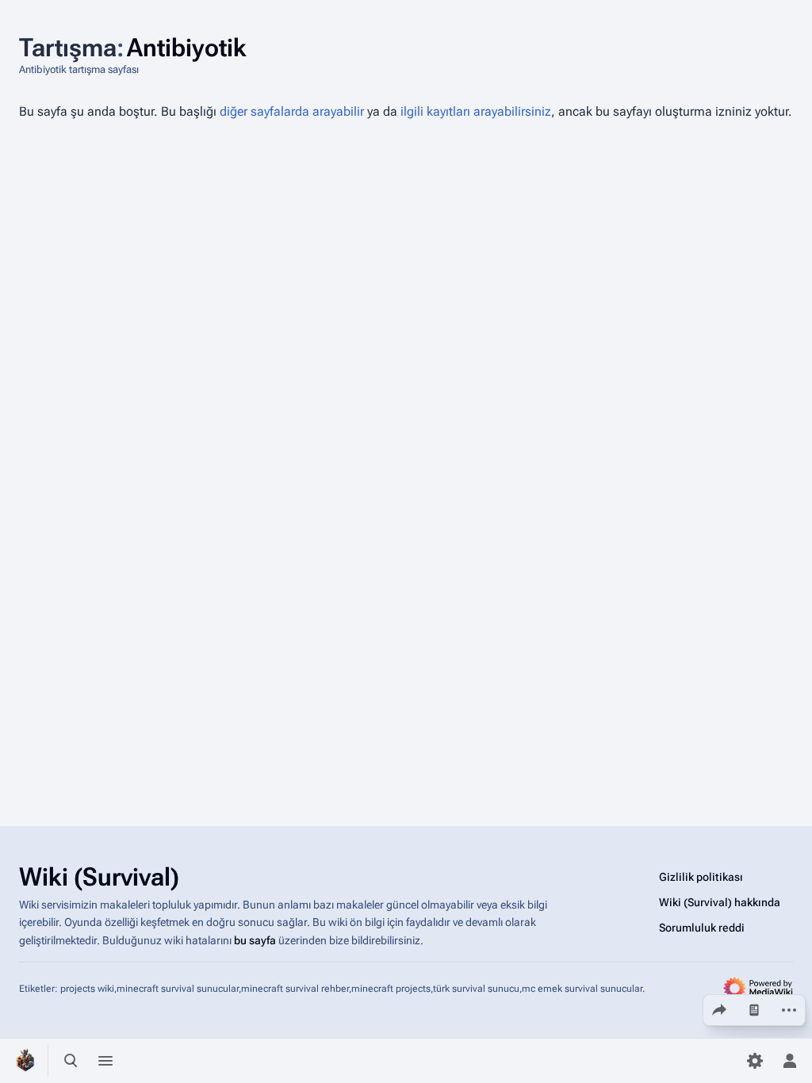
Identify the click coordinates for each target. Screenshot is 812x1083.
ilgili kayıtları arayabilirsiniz (475, 111)
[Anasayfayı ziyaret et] (25, 1061)
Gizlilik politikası (701, 877)
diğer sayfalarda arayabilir (292, 111)
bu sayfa (255, 940)
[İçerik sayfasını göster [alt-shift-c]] (754, 1010)
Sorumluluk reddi (702, 927)
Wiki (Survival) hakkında (719, 902)
